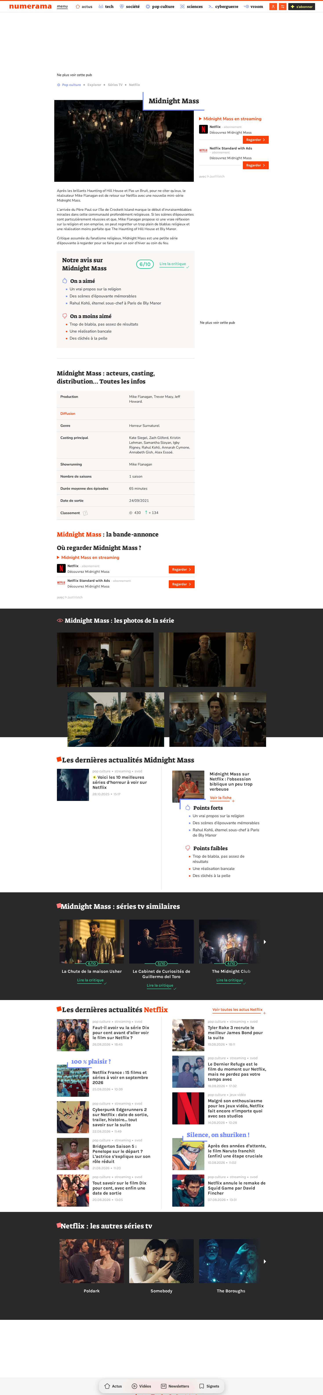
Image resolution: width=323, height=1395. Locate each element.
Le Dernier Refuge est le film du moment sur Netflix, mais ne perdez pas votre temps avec (237, 1072)
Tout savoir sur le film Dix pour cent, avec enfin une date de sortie (119, 1188)
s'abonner (304, 7)
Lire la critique (173, 263)
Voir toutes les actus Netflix (237, 1009)
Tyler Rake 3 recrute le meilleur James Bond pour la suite (235, 1032)
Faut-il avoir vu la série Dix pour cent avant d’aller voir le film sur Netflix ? (121, 1032)
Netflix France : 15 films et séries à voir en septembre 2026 (120, 1077)
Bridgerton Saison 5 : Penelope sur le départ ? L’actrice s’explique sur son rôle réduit (121, 1154)
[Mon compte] (273, 6)
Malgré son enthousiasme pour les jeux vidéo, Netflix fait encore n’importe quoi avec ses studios (236, 1108)
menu (62, 6)
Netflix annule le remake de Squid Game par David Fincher (237, 1188)
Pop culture (71, 85)
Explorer (94, 85)
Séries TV (115, 85)
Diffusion (67, 413)
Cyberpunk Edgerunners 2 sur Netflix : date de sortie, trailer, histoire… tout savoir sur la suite (120, 1117)
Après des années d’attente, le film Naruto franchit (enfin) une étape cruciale (237, 1151)
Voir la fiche (220, 797)
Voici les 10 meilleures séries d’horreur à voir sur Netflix (120, 782)
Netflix (134, 85)
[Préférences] (283, 6)
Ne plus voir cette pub (74, 75)
